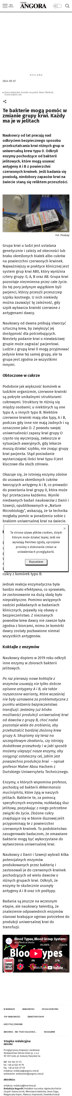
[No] (64, 528)
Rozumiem (36, 562)
